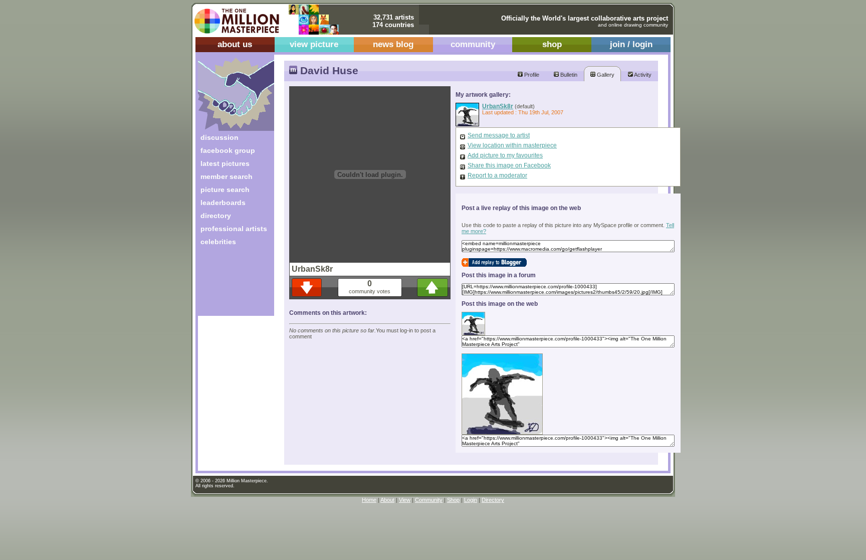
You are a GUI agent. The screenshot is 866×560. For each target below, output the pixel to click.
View (404, 500)
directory (215, 216)
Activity (642, 75)
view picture (314, 44)
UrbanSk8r (497, 106)
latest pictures (225, 163)
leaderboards (223, 203)
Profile (531, 75)
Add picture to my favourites (505, 155)
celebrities (218, 242)
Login (470, 500)
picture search (225, 189)
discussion (219, 137)
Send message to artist (499, 135)
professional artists (233, 229)
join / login (631, 44)
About (387, 500)
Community (429, 500)
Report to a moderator (497, 175)
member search (226, 176)
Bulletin (568, 75)
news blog (393, 44)
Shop (453, 500)
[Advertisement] (229, 284)
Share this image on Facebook (509, 165)
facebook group (227, 150)
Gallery (604, 75)
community (473, 44)
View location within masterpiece (512, 145)
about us (235, 44)
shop (552, 44)
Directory (493, 500)
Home (369, 500)
